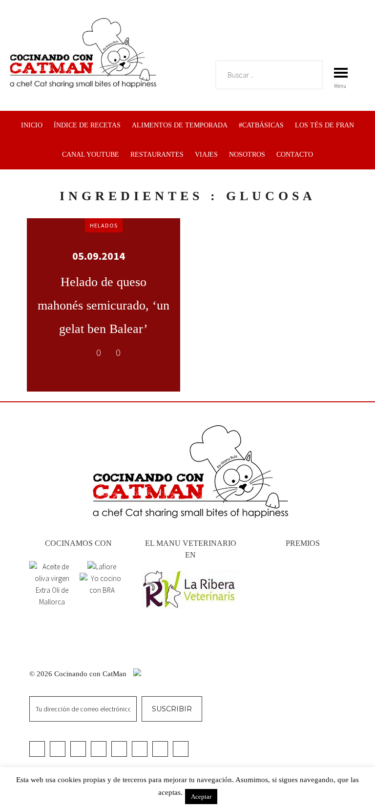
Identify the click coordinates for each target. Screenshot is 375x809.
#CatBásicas (261, 125)
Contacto (294, 154)
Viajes (206, 154)
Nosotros (247, 154)
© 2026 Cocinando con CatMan (78, 674)
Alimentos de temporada (180, 125)
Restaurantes (157, 154)
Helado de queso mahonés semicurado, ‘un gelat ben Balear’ (103, 305)
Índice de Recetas (87, 125)
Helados (104, 225)
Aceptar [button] (201, 796)
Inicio (31, 125)
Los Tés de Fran (324, 125)
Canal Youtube (90, 154)
